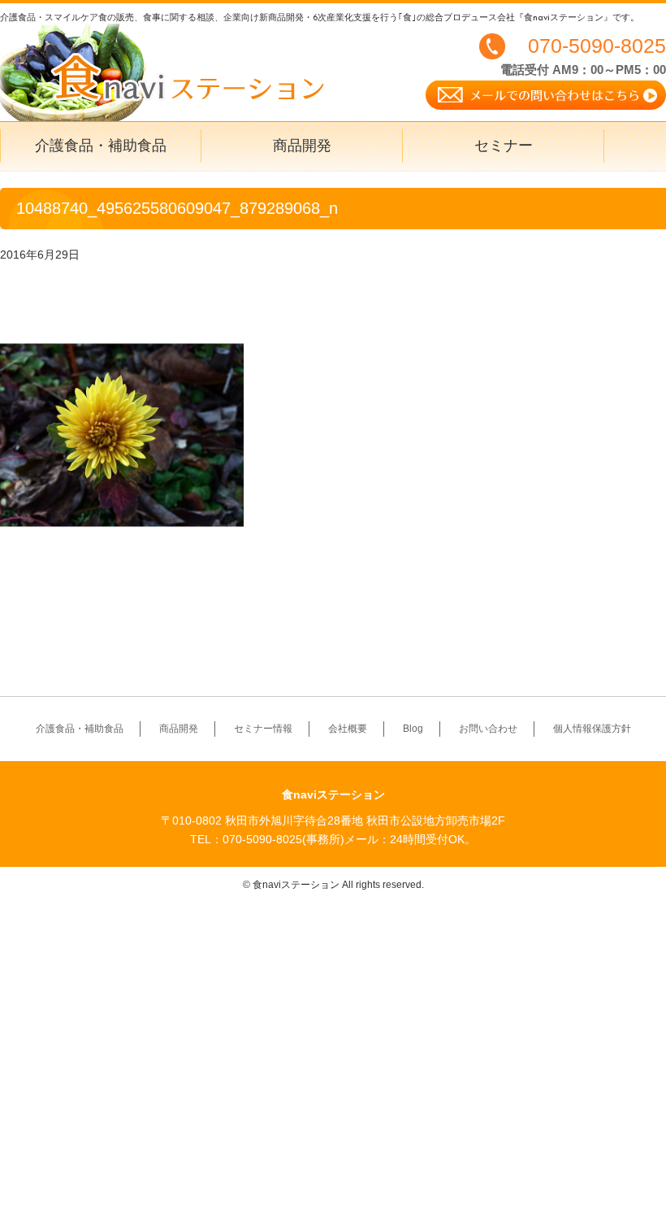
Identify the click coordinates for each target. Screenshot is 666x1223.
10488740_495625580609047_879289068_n (177, 208)
